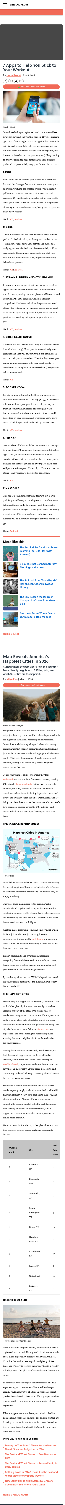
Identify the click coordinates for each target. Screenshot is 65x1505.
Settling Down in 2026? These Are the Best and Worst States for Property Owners (31, 1473)
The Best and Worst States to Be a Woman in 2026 (30, 1456)
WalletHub (8, 779)
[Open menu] (5, 4)
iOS (11, 219)
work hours (37, 939)
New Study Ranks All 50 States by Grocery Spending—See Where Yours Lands (29, 1482)
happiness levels (24, 783)
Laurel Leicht (13, 75)
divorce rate (43, 1029)
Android (19, 219)
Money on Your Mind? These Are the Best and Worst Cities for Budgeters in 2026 (31, 1447)
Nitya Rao (12, 679)
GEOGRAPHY (20, 1494)
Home (6, 633)
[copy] (21, 81)
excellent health (10, 1064)
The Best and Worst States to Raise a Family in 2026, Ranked (31, 1464)
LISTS (16, 633)
